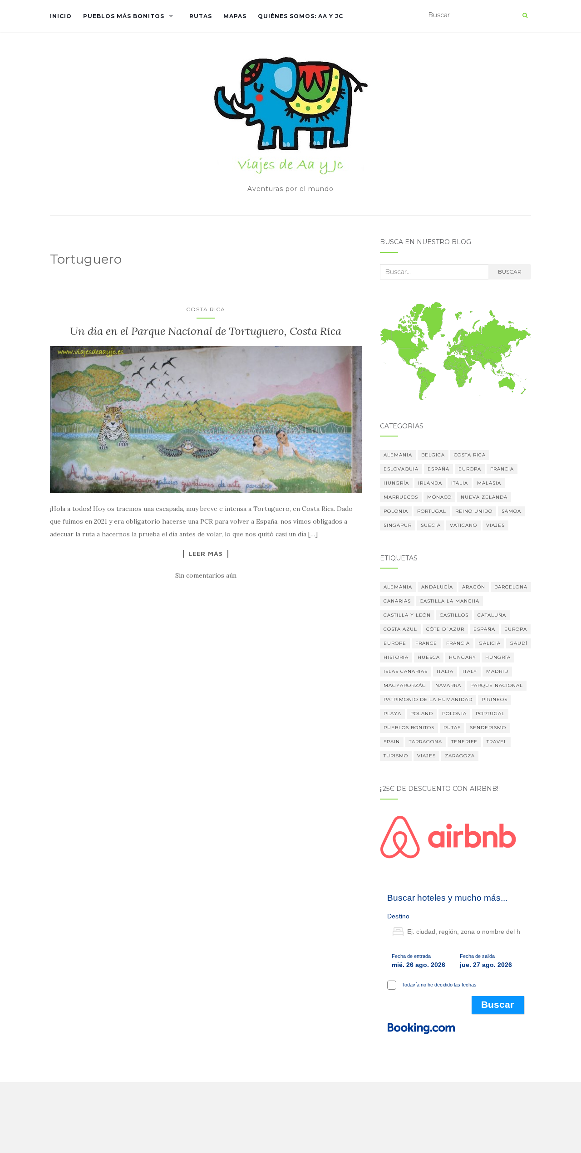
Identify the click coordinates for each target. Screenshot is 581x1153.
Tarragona (425, 742)
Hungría (396, 483)
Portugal (431, 511)
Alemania (398, 455)
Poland (421, 713)
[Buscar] (525, 15)
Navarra (448, 685)
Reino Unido (473, 511)
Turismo (396, 756)
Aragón (473, 587)
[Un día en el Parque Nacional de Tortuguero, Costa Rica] (206, 419)
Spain (392, 742)
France (426, 643)
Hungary (462, 657)
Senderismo (488, 728)
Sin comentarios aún (205, 575)
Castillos (454, 615)
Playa (392, 713)
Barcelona (510, 587)
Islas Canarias (406, 671)
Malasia (489, 483)
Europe (395, 643)
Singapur (398, 525)
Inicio (61, 16)
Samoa (511, 511)
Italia (459, 483)
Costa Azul (400, 629)
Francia (502, 469)
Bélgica (433, 455)
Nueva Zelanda (484, 497)
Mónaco (439, 497)
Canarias (397, 601)
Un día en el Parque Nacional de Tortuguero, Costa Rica (205, 331)
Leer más (205, 553)
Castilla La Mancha (449, 601)
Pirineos (494, 699)
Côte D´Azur (445, 629)
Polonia (396, 511)
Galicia (490, 643)
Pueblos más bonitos (123, 16)
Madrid (497, 671)
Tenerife (464, 742)
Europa (469, 469)
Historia (396, 657)
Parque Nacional (496, 685)
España (438, 469)
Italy (470, 671)
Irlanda (430, 483)
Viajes (495, 525)
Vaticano (463, 525)
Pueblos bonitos (409, 728)
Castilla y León (407, 615)
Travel (497, 742)
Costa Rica (205, 309)
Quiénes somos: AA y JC (300, 16)
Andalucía (437, 587)
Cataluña (492, 615)
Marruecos (401, 497)
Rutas (200, 16)
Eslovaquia (401, 469)
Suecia (431, 525)
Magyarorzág (405, 685)
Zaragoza (460, 756)
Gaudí (518, 643)
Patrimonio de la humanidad (428, 699)
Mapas (234, 16)
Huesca (429, 657)
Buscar (510, 271)
